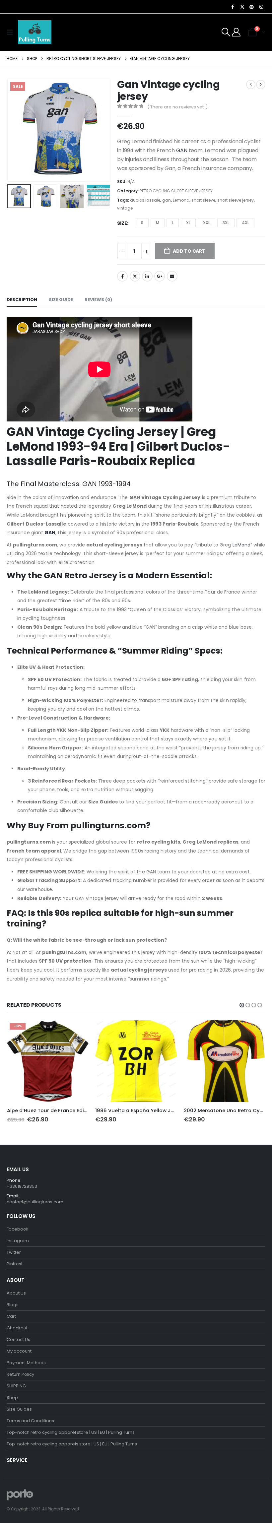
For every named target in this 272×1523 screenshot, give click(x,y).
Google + (159, 276)
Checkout (17, 1328)
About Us (16, 1293)
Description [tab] (22, 299)
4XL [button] (245, 222)
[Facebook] (233, 6)
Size (122, 223)
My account (19, 1351)
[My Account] (236, 32)
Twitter (135, 276)
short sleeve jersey (235, 200)
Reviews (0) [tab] (98, 299)
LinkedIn (147, 276)
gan (166, 200)
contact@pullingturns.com (35, 1202)
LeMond (241, 544)
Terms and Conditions (30, 1421)
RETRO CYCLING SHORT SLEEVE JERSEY (176, 191)
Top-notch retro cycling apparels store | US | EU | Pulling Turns (72, 1444)
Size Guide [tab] (61, 299)
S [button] (142, 222)
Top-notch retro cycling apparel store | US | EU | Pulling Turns (71, 1432)
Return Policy (20, 1374)
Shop (12, 1397)
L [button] (172, 222)
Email (172, 276)
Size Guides (19, 1409)
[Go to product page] (136, 1061)
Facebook (122, 276)
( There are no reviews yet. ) (177, 107)
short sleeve (203, 200)
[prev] (250, 84)
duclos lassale (145, 200)
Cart (11, 1316)
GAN (181, 150)
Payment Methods (26, 1363)
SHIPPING (16, 1386)
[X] (242, 6)
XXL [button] (206, 222)
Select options (78, 1031)
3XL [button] (226, 222)
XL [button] (188, 222)
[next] (260, 84)
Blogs (13, 1304)
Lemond (181, 200)
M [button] (157, 222)
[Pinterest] (251, 6)
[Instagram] (261, 6)
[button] (12, 32)
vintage (125, 208)
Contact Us (18, 1339)
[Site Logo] (34, 32)
